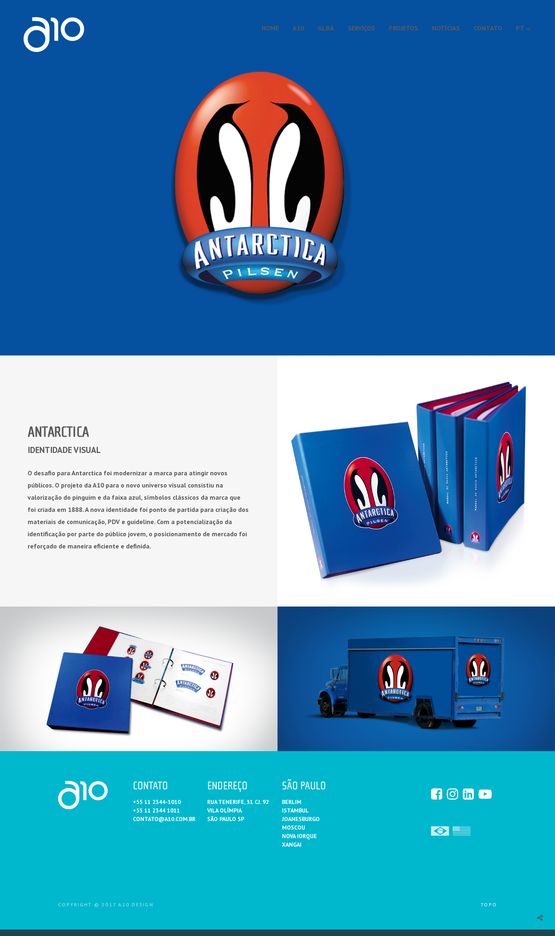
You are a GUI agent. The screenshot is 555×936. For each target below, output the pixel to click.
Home (270, 28)
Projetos (403, 28)
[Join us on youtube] (486, 793)
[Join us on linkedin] (470, 793)
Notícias (446, 28)
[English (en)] (461, 830)
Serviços (361, 28)
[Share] (540, 918)
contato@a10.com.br (164, 819)
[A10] (54, 34)
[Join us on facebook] (438, 793)
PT (520, 28)
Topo (489, 904)
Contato (488, 28)
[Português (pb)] (440, 830)
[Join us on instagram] (454, 793)
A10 (298, 28)
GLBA (326, 28)
